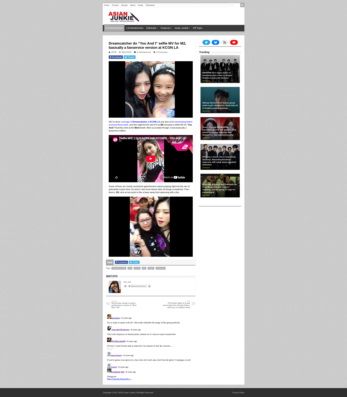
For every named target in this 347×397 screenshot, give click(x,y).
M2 (144, 268)
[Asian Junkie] (122, 15)
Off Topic (197, 28)
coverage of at (140, 122)
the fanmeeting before (182, 122)
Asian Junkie (181, 28)
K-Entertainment (114, 28)
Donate (124, 5)
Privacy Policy (238, 392)
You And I (161, 268)
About (132, 5)
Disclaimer (150, 5)
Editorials (151, 28)
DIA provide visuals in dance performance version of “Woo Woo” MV (123, 304)
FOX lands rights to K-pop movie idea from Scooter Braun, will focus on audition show (176, 304)
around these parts (119, 125)
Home (106, 5)
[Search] (242, 5)
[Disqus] (150, 347)
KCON (137, 268)
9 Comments (161, 52)
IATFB (113, 52)
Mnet (151, 268)
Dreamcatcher (119, 268)
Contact (115, 5)
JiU (130, 268)
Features (165, 28)
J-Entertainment (134, 28)
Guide (140, 5)
